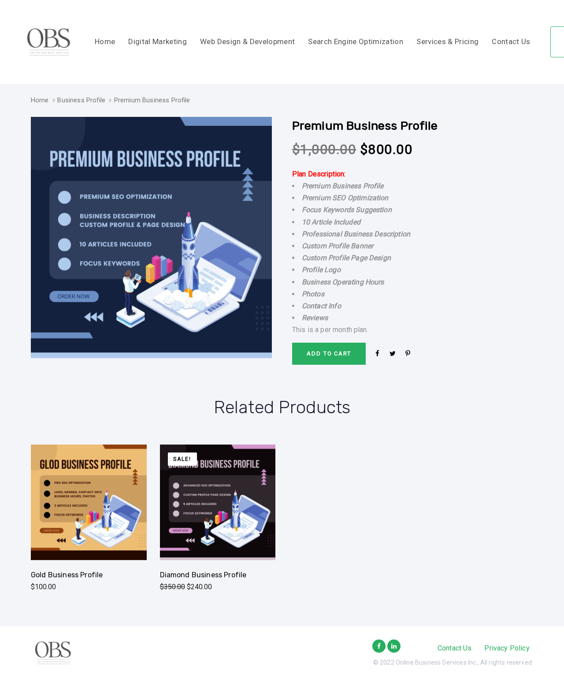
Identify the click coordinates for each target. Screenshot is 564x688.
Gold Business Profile (67, 575)
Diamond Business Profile (203, 575)
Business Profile (81, 100)
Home (40, 100)
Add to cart (88, 548)
